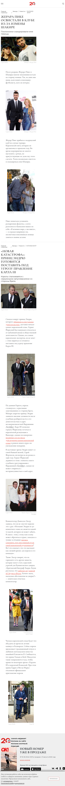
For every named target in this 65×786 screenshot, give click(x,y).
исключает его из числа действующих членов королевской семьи (20, 440)
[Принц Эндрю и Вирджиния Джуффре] (21, 495)
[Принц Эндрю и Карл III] (21, 375)
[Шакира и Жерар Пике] (21, 110)
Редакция (15, 746)
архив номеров (25, 760)
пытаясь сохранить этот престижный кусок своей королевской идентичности (20, 542)
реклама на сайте (18, 741)
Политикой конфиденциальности (12, 783)
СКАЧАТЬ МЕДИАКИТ (18, 738)
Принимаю (54, 778)
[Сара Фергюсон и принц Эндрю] (21, 610)
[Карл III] (21, 702)
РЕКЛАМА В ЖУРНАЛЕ (19, 744)
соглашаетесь (7, 781)
